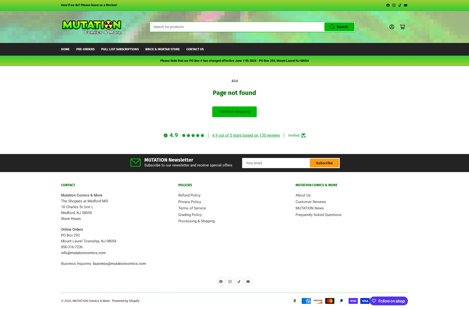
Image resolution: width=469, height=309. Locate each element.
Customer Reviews (311, 202)
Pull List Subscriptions (120, 49)
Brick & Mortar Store (162, 49)
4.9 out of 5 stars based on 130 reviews (246, 135)
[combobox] (252, 27)
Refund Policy (189, 195)
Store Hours (71, 218)
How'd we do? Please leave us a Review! (89, 5)
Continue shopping (234, 111)
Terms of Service (192, 208)
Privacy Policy (189, 202)
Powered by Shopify (125, 301)
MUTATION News (310, 208)
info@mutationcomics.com (83, 253)
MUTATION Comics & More (91, 301)
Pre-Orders (85, 49)
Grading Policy (190, 215)
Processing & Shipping (196, 221)
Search (342, 27)
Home (65, 49)
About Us (303, 195)
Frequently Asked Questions (318, 215)
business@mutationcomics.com (119, 263)
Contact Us (195, 49)
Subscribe (324, 163)
